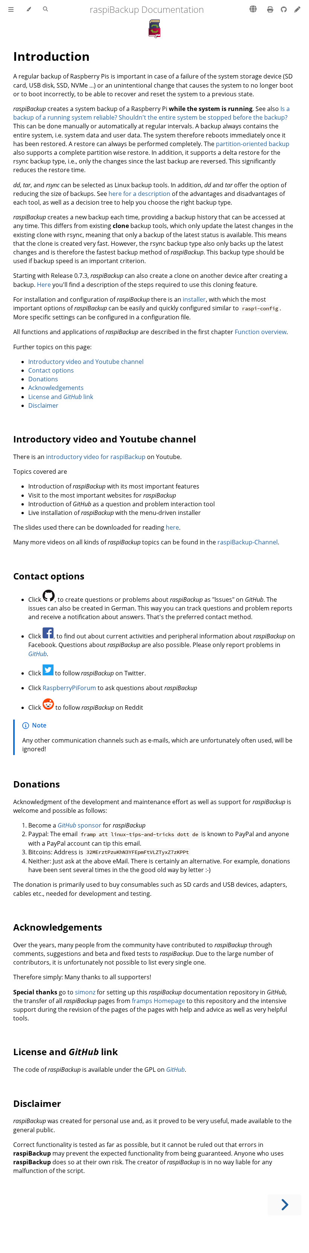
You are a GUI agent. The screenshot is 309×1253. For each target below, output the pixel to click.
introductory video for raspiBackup (95, 457)
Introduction (51, 56)
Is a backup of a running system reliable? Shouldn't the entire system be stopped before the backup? (151, 113)
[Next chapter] (284, 1204)
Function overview (260, 332)
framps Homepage (158, 1001)
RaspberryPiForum (69, 688)
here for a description (139, 194)
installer (194, 299)
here (172, 527)
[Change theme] (28, 9)
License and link (60, 397)
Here (44, 284)
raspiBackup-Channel (247, 542)
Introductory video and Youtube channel (86, 362)
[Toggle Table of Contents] (11, 9)
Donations (43, 379)
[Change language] (253, 9)
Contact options (51, 370)
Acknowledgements (56, 388)
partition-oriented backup (252, 144)
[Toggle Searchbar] (45, 9)
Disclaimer (43, 405)
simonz (85, 992)
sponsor (79, 825)
